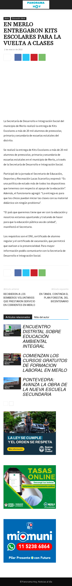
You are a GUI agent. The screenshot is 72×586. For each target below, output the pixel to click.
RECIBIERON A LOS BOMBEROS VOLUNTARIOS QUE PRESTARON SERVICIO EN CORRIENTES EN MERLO (19, 299)
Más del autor (41, 317)
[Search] (67, 4)
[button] (6, 4)
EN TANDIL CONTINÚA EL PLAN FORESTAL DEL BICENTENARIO (54, 297)
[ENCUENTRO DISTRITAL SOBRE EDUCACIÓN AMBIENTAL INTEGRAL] (12, 330)
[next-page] (11, 403)
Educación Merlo (18, 18)
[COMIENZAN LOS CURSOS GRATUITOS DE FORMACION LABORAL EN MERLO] (12, 359)
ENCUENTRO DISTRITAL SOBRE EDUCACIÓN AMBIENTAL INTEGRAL (42, 336)
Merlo (7, 18)
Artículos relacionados (18, 317)
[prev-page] (5, 403)
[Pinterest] (34, 57)
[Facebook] (18, 57)
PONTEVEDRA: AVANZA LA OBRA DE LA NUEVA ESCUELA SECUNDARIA (45, 386)
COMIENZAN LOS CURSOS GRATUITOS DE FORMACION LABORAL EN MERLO (45, 362)
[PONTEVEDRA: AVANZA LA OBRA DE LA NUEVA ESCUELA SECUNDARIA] (12, 383)
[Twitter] (26, 57)
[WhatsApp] (42, 57)
